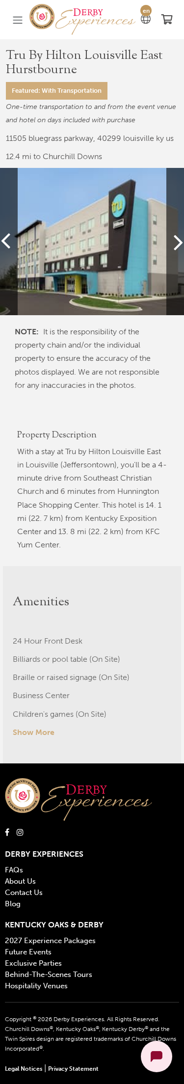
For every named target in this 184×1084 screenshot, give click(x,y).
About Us (20, 881)
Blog (13, 903)
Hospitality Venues (36, 985)
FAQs (14, 870)
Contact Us (24, 892)
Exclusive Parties (33, 963)
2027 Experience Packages (50, 940)
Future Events (28, 952)
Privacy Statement (73, 1068)
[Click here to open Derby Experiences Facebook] (7, 832)
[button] (82, 20)
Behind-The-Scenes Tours (48, 974)
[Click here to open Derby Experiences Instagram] (20, 832)
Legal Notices (23, 1068)
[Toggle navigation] (17, 20)
